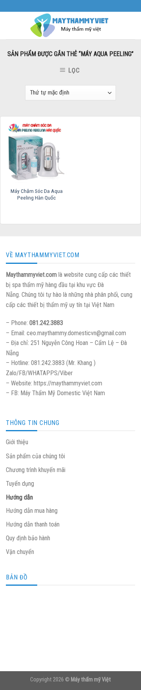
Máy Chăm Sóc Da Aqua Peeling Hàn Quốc (37, 194)
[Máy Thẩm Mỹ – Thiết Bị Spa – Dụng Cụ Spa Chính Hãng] (70, 25)
